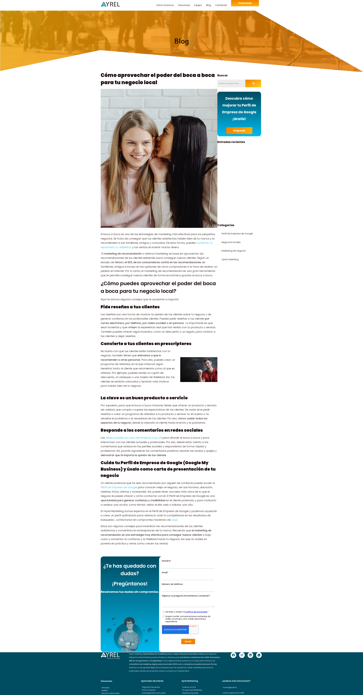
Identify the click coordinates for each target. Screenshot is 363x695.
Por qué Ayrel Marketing (192, 690)
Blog (208, 5)
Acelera (105, 690)
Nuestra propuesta (190, 693)
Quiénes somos (189, 687)
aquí (175, 520)
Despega (105, 687)
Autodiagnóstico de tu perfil (153, 693)
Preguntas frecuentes (151, 687)
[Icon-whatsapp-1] (259, 655)
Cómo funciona (165, 5)
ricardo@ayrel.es (230, 687)
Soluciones (184, 5)
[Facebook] (233, 655)
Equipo (198, 5)
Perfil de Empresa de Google (119, 487)
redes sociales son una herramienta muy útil (134, 437)
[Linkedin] (250, 655)
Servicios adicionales (111, 693)
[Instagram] (242, 655)
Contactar (221, 5)
